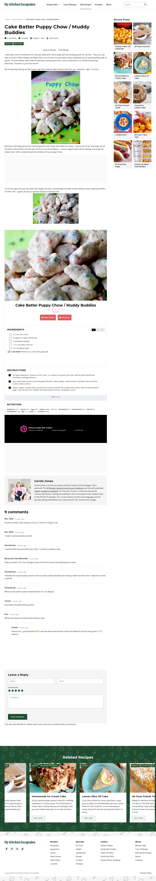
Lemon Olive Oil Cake (95, 796)
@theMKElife (87, 430)
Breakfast (135, 765)
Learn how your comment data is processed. (57, 724)
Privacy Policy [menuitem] (145, 873)
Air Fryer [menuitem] (79, 845)
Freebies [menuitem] (99, 4)
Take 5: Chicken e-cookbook (46, 491)
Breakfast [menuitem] (54, 845)
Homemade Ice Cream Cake (49, 796)
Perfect (22, 690)
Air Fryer (5, 765)
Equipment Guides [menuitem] (108, 849)
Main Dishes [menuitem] (55, 856)
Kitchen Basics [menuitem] (107, 845)
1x (93, 330)
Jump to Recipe (49, 50)
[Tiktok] (22, 849)
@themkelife (47, 430)
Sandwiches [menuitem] (81, 853)
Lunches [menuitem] (53, 864)
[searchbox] (135, 4)
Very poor (9, 690)
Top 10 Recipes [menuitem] (70, 4)
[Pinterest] (12, 849)
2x (98, 330)
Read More (38, 818)
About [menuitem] (109, 4)
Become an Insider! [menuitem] (143, 853)
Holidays (54, 765)
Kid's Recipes (17, 19)
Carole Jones (53, 38)
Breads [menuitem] (79, 856)
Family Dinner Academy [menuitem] (110, 860)
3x (102, 330)
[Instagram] (17, 849)
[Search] (145, 4)
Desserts (8, 44)
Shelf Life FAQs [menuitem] (107, 853)
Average (15, 690)
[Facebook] (7, 849)
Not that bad (12, 690)
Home (7, 19)
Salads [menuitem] (78, 849)
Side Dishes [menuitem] (55, 860)
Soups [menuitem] (53, 853)
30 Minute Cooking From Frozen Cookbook (65, 488)
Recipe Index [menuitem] (52, 4)
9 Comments (12, 38)
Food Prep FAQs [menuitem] (107, 856)
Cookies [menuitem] (79, 860)
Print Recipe (63, 50)
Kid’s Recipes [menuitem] (85, 4)
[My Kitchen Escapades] (20, 4)
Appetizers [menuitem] (54, 849)
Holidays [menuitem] (79, 864)
